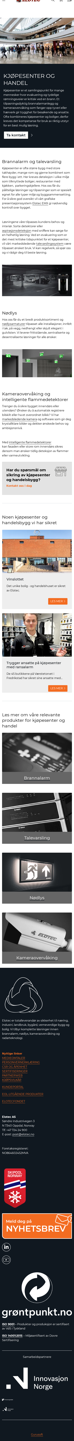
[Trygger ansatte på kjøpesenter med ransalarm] (37, 635)
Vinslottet (15, 579)
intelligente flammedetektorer (30, 442)
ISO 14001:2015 (12, 1335)
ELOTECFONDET (13, 1101)
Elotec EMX (40, 203)
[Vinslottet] (37, 551)
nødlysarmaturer (13, 324)
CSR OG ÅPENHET (14, 1066)
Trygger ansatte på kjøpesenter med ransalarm (34, 665)
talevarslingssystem (50, 243)
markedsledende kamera (19, 419)
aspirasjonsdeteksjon (16, 230)
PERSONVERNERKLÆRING (21, 1062)
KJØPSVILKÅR (11, 1080)
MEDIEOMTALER (13, 1058)
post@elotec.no (23, 1134)
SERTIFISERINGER (15, 1071)
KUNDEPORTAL (13, 1087)
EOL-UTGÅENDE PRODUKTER (22, 1094)
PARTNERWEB (12, 1075)
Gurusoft (37, 1434)
